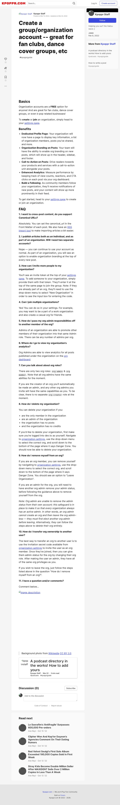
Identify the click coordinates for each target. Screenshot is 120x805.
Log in (94, 3)
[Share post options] (5, 86)
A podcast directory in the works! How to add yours (100, 53)
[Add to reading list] (5, 78)
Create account (108, 3)
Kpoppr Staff (39, 13)
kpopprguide (26, 57)
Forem (62, 795)
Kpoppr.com (47, 792)
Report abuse (56, 706)
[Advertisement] (48, 76)
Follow (102, 20)
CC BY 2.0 (65, 653)
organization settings (33, 439)
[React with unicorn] (5, 69)
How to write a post (97, 64)
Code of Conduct (41, 706)
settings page (31, 123)
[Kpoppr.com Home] (13, 3)
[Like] (5, 60)
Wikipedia (53, 653)
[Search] (74, 3)
